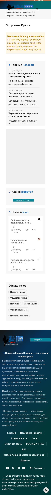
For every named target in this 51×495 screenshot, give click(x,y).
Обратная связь (13, 443)
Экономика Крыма (18, 310)
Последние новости (31, 432)
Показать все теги (19, 316)
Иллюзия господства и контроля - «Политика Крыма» (23, 263)
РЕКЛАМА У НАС (35, 443)
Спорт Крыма (30, 304)
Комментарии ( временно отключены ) (24, 454)
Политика (14, 304)
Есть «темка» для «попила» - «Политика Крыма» (24, 75)
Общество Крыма (18, 298)
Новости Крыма (12, 12)
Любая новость (19, 438)
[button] (37, 8)
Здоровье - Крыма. (14, 16)
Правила (25, 460)
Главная (11, 432)
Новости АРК (27, 12)
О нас (35, 438)
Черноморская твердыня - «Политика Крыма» (23, 115)
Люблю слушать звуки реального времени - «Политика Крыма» (21, 95)
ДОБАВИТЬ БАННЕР (23, 200)
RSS (24, 449)
